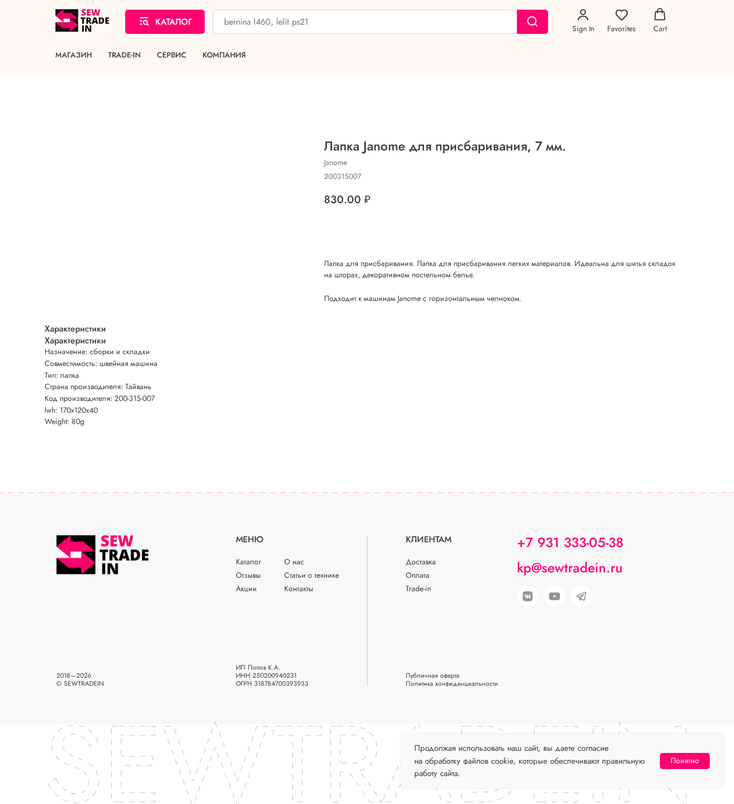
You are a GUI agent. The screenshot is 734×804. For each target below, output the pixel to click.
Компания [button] (224, 55)
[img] (554, 596)
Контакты (298, 588)
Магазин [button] (73, 55)
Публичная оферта (432, 675)
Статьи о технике (311, 575)
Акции (246, 588)
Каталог (248, 561)
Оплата (417, 575)
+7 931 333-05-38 (570, 542)
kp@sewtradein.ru (570, 567)
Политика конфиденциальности (452, 683)
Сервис (171, 55)
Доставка (421, 561)
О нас (294, 561)
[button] (583, 21)
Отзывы (248, 575)
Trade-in (124, 55)
